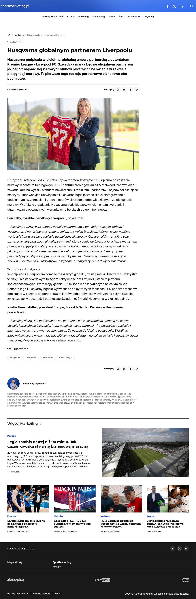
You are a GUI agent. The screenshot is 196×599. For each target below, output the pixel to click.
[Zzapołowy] (103, 580)
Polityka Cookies (41, 593)
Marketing (19, 35)
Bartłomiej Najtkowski (16, 90)
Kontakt (58, 593)
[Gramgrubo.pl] (185, 580)
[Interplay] (15, 580)
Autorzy (57, 566)
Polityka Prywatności (17, 593)
